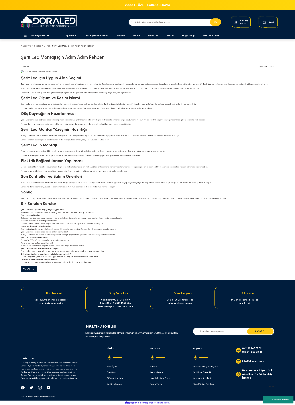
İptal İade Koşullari (202, 378)
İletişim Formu (156, 372)
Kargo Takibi (156, 384)
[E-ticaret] (147, 402)
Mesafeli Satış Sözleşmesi (205, 366)
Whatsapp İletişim (280, 399)
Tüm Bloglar (29, 269)
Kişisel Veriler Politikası (203, 384)
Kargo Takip (188, 35)
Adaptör (120, 35)
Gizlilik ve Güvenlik (202, 372)
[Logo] (50, 22)
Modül (136, 35)
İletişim (170, 35)
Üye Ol (243, 24)
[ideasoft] (131, 402)
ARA (216, 22)
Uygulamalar (70, 35)
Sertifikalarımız (211, 35)
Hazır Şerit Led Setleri (96, 35)
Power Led (153, 35)
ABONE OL (260, 331)
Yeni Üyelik (112, 366)
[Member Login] (236, 22)
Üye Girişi (111, 372)
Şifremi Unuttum (115, 378)
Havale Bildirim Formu (160, 378)
